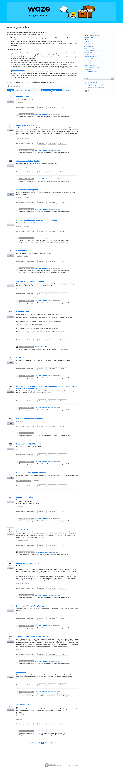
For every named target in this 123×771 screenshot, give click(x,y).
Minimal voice (22, 672)
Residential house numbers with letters (32, 473)
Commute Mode (22, 312)
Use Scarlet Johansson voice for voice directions (36, 220)
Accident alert (22, 529)
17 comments (19, 102)
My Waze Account (89, 56)
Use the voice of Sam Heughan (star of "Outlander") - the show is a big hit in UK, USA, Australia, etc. (46, 387)
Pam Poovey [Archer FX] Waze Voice (31, 606)
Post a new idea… (89, 37)
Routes (86, 63)
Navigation (26, 138)
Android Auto (87, 46)
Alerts (85, 44)
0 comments (19, 197)
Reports (86, 61)
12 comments (19, 540)
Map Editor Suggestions (94, 85)
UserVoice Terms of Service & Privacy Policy (67, 765)
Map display (87, 54)
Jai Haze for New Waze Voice (28, 125)
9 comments (19, 288)
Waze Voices (21, 251)
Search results (88, 65)
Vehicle (86, 69)
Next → (53, 743)
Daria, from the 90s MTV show (28, 444)
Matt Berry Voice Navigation (27, 563)
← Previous (33, 743)
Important (53, 108)
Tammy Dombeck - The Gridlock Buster (32, 636)
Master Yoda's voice (24, 497)
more (60, 580)
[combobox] (98, 78)
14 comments (35, 480)
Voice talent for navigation (27, 190)
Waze (89, 91)
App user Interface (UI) (90, 50)
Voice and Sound (88, 71)
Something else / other (90, 67)
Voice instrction (22, 704)
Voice (18, 358)
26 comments (19, 449)
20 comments (19, 583)
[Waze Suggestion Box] (61, 11)
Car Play (86, 52)
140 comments (19, 396)
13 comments (19, 167)
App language (88, 48)
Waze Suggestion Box (94, 87)
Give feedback (92, 82)
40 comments (19, 506)
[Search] (112, 78)
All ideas (86, 39)
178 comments (19, 335)
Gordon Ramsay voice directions (29, 419)
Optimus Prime (22, 97)
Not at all (43, 108)
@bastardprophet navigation (28, 161)
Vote (11, 101)
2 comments (19, 613)
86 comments (19, 649)
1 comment (19, 256)
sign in (98, 27)
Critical (63, 108)
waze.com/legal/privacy (18, 70)
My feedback (66, 90)
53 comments (19, 421)
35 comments (19, 138)
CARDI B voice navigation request (30, 281)
